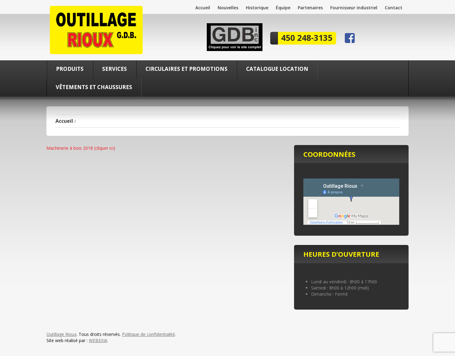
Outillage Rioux (61, 334)
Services (114, 68)
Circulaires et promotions (186, 68)
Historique (257, 8)
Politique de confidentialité (148, 334)
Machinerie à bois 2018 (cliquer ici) (80, 148)
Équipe (283, 8)
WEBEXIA (98, 340)
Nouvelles (228, 8)
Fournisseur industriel (353, 8)
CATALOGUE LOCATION (277, 68)
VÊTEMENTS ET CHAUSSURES (94, 87)
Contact (393, 8)
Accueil (202, 8)
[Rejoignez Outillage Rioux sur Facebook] (350, 38)
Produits (70, 68)
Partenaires (310, 8)
